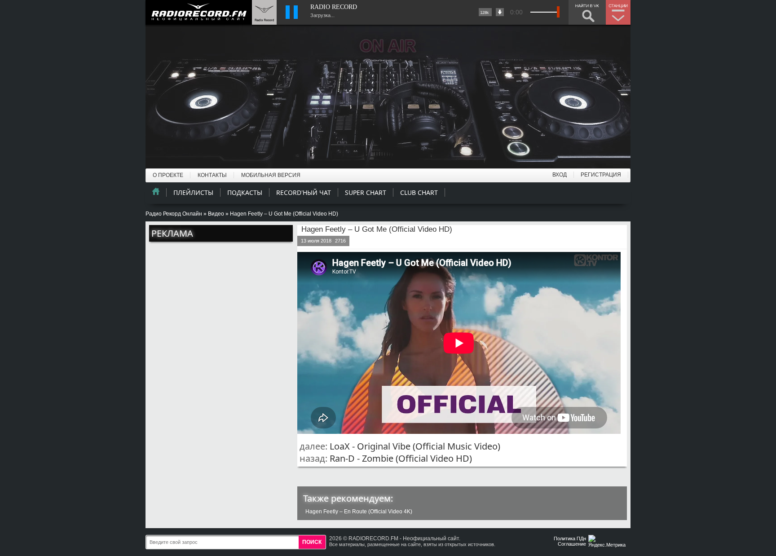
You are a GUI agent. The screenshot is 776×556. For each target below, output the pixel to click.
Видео (216, 214)
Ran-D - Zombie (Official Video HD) (401, 458)
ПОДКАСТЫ (244, 192)
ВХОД (559, 175)
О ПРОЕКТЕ (168, 175)
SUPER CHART (365, 192)
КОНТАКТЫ (212, 175)
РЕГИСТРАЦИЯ (601, 175)
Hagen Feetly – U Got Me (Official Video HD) (376, 229)
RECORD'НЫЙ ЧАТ (303, 192)
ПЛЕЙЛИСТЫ (193, 192)
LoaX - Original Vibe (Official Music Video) (415, 446)
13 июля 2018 (316, 240)
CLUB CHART (419, 192)
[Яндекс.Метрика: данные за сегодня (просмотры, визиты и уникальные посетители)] (608, 542)
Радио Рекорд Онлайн (174, 214)
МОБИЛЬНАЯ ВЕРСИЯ (270, 175)
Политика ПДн (570, 538)
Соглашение (572, 544)
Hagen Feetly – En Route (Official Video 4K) (358, 511)
